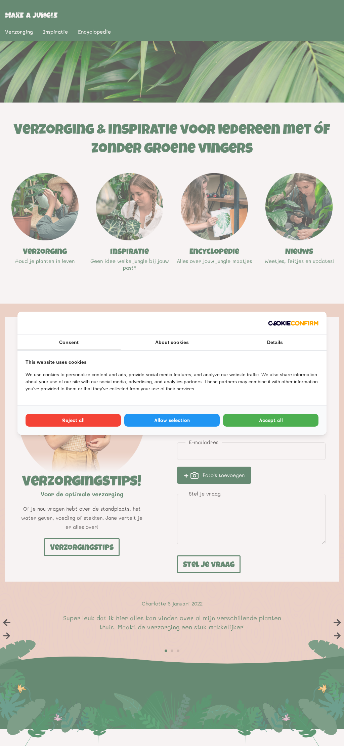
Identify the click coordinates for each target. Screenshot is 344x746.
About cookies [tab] (172, 342)
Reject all (73, 420)
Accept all (271, 420)
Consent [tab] (69, 342)
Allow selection (172, 420)
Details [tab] (275, 342)
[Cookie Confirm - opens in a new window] (293, 323)
